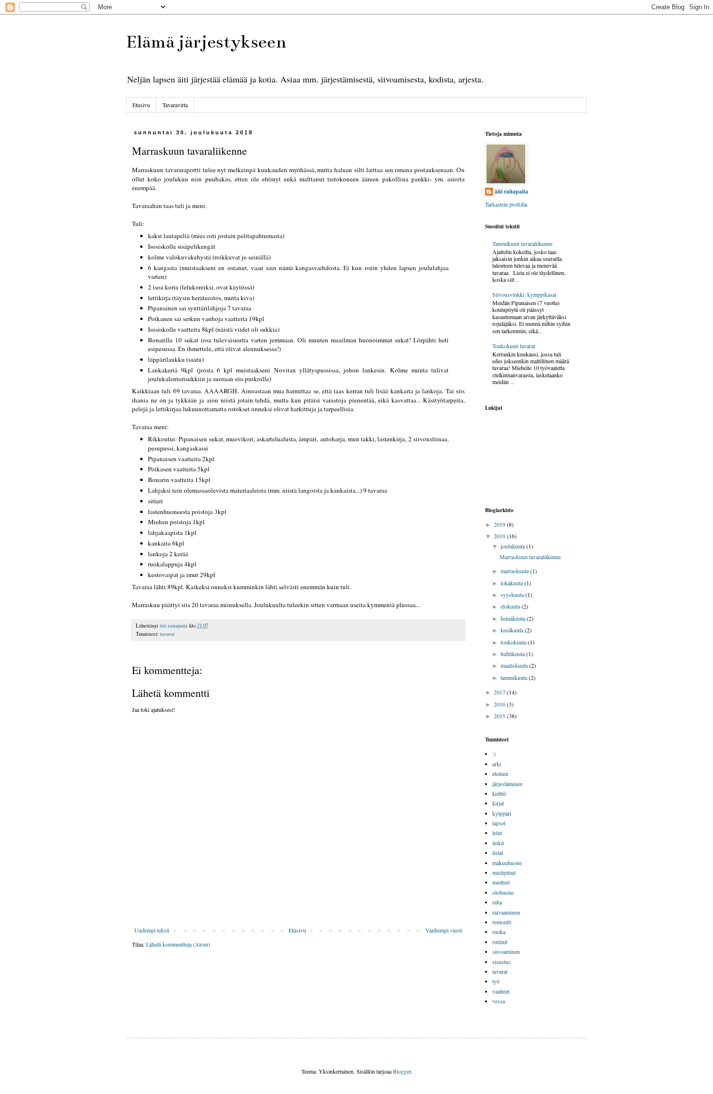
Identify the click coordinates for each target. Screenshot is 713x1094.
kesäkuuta (513, 630)
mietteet (501, 882)
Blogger (402, 1071)
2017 (500, 692)
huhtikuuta (513, 654)
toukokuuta (514, 642)
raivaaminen (506, 912)
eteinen (500, 773)
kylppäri (501, 813)
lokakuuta (512, 583)
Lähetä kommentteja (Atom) (178, 944)
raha (497, 902)
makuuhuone (507, 863)
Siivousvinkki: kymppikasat (524, 294)
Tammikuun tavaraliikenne (522, 243)
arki (496, 764)
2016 (500, 704)
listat (497, 852)
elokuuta (511, 606)
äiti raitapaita (511, 191)
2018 (500, 536)
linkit (498, 843)
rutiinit (499, 942)
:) (494, 753)
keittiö (499, 793)
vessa (498, 1001)
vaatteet (500, 991)
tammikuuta (515, 677)
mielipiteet (504, 872)
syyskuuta (513, 594)
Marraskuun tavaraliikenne (530, 557)
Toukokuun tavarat (513, 346)
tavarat (167, 633)
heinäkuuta (514, 618)
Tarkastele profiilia (506, 204)
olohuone (503, 892)
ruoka (498, 931)
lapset (498, 823)
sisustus (501, 961)
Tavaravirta (175, 105)
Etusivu (141, 105)
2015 (500, 716)
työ (496, 981)
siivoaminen (506, 951)
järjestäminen (507, 784)
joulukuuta (513, 546)
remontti (501, 922)
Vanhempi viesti (443, 930)
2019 (500, 524)
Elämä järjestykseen (206, 41)
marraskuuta (515, 571)
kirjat (498, 803)
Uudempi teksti (151, 930)
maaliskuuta (515, 665)
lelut (497, 833)
